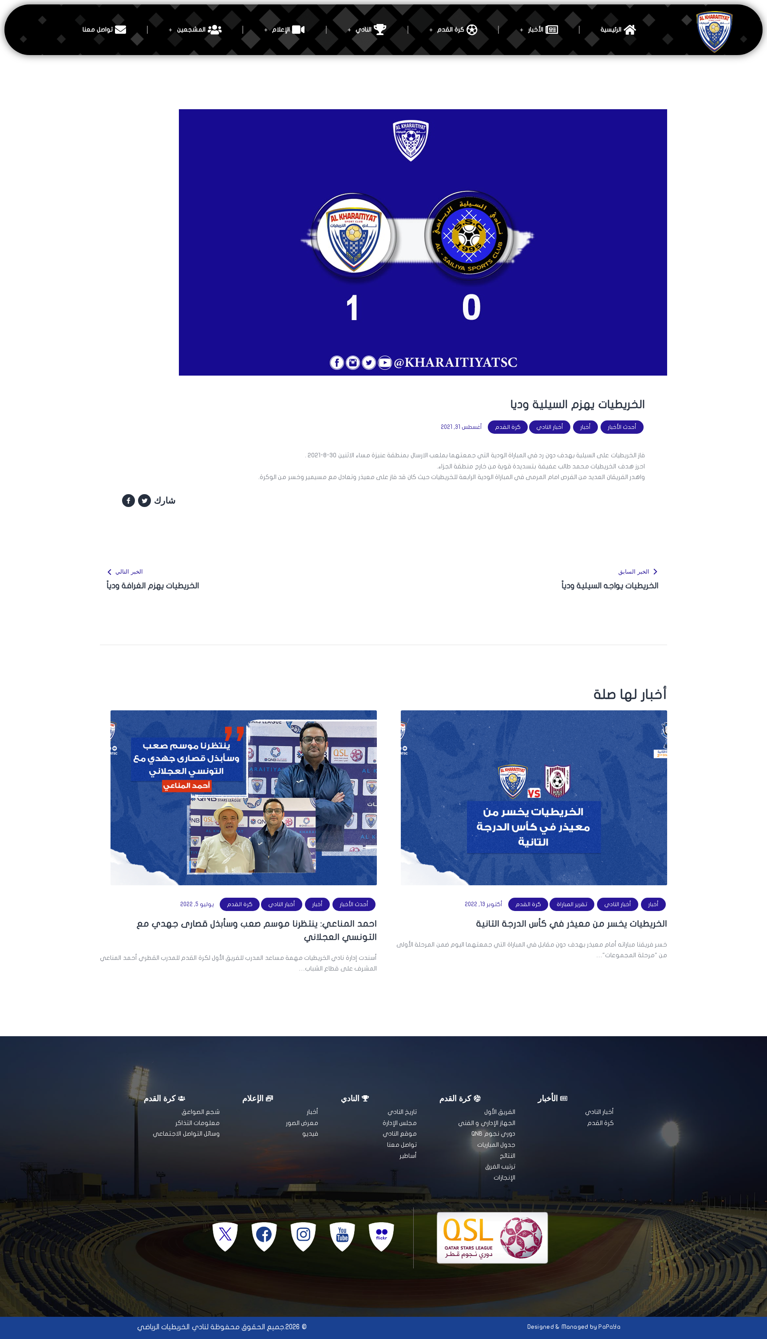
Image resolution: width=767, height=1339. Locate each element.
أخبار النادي (549, 427)
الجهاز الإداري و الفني (486, 1123)
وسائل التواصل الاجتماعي (186, 1133)
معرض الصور (302, 1123)
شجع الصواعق (201, 1112)
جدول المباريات (496, 1144)
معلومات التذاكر (197, 1123)
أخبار (585, 427)
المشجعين (191, 29)
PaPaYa (609, 1326)
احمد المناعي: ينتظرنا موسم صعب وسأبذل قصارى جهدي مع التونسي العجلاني (257, 930)
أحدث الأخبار (622, 427)
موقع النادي (400, 1133)
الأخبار (535, 29)
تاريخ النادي (402, 1112)
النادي (364, 29)
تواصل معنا (97, 29)
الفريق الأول (499, 1112)
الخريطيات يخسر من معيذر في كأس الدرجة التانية (571, 923)
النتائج (507, 1156)
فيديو (310, 1133)
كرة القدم (450, 29)
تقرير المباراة (572, 904)
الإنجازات (504, 1177)
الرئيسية (611, 29)
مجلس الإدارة (400, 1123)
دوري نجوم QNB (493, 1133)
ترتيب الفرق (500, 1166)
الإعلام (281, 29)
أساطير (408, 1156)
